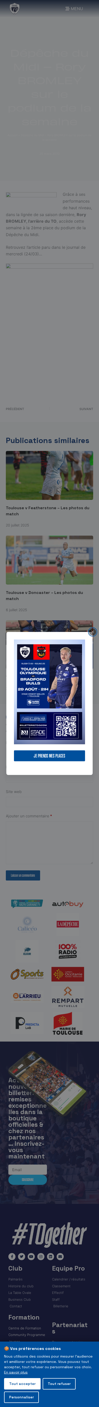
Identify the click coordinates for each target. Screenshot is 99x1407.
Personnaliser (21, 1397)
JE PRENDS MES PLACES (49, 756)
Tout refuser (59, 1383)
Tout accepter (22, 1383)
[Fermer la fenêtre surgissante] (92, 632)
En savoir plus (16, 1372)
